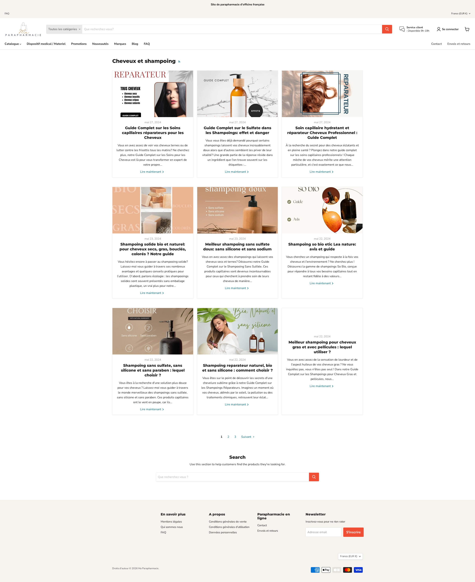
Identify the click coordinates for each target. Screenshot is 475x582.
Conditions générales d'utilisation (229, 527)
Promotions (79, 44)
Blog (135, 44)
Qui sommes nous (172, 527)
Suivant (246, 437)
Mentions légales (171, 521)
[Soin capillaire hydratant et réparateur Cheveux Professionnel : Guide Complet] (322, 94)
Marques (120, 44)
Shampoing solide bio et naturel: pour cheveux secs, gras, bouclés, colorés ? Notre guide (152, 249)
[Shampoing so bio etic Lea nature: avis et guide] (322, 210)
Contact (436, 44)
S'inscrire (353, 532)
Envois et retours (458, 44)
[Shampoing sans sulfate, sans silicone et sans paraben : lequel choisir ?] (152, 331)
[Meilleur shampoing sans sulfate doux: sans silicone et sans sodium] (237, 210)
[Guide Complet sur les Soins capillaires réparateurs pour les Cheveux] (152, 94)
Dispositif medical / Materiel (46, 44)
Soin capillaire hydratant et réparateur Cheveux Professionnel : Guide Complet (322, 133)
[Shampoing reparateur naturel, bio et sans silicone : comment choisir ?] (237, 331)
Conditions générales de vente (228, 521)
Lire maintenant (151, 172)
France (459, 13)
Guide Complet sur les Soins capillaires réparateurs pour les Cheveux (153, 133)
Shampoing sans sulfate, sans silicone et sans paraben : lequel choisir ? (153, 370)
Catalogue (12, 44)
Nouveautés (100, 44)
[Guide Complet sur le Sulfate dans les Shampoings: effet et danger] (237, 94)
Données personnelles (223, 532)
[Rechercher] (387, 29)
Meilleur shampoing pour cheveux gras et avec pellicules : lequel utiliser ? (322, 347)
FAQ (7, 13)
